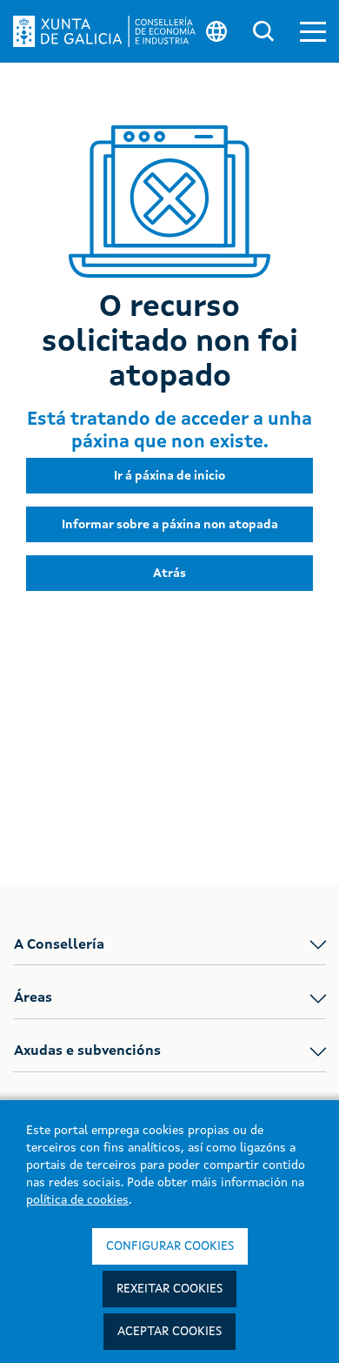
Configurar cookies (170, 1246)
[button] (313, 31)
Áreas (33, 998)
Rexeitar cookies (169, 1289)
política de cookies (77, 1200)
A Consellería (59, 945)
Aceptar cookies (169, 1332)
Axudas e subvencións (87, 1051)
